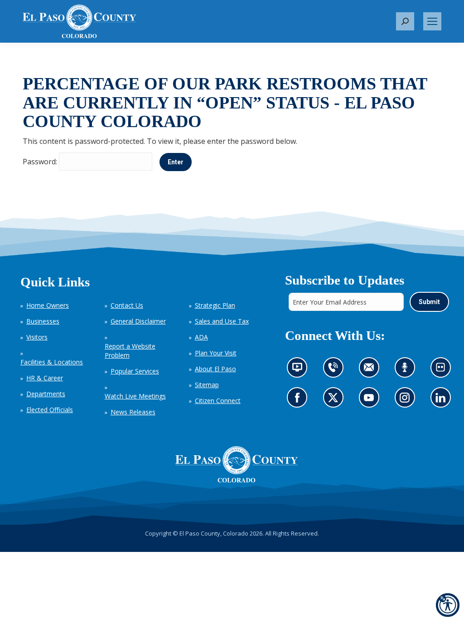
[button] (405, 21)
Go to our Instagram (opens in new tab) (407, 400)
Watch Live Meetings (135, 396)
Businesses (42, 321)
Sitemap (207, 384)
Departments (45, 393)
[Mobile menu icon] (432, 21)
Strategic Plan (215, 305)
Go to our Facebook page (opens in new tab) (299, 400)
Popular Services (135, 371)
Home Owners (47, 305)
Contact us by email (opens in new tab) (371, 370)
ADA (201, 337)
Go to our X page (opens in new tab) (335, 400)
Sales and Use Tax (222, 321)
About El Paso (215, 368)
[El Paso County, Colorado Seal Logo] (236, 464)
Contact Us (127, 305)
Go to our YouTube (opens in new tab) (370, 400)
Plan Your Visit (216, 353)
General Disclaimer (138, 321)
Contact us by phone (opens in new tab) (335, 370)
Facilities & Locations (51, 362)
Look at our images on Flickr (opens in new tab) (443, 370)
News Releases (133, 412)
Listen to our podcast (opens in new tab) (406, 370)
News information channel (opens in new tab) (300, 370)
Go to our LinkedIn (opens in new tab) (442, 400)
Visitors (37, 337)
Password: (41, 162)
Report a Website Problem (130, 350)
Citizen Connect (218, 400)
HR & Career (44, 378)
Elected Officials (49, 409)
